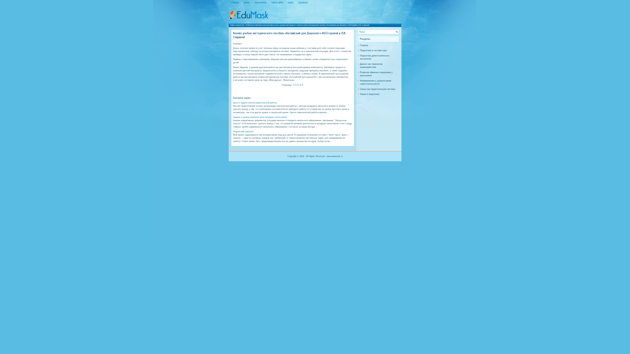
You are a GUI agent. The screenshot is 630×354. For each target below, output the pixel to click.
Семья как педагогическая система (377, 89)
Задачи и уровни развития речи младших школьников (260, 117)
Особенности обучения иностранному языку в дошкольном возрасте (270, 25)
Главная (364, 45)
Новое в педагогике (237, 25)
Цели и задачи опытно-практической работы (255, 102)
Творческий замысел (243, 131)
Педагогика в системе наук (373, 50)
